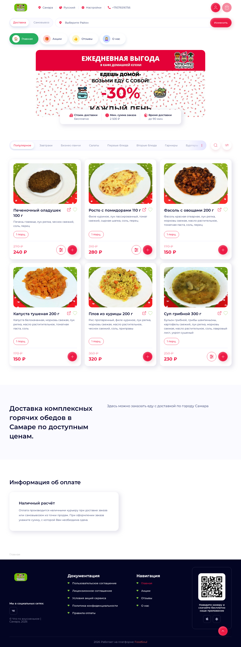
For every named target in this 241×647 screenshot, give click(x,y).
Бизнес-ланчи (71, 145)
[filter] (227, 145)
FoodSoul (141, 642)
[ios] (207, 619)
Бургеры (192, 145)
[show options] (61, 250)
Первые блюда (117, 145)
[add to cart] (72, 250)
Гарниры (171, 145)
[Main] (20, 8)
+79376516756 (121, 7)
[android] (216, 619)
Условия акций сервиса (89, 598)
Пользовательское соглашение (94, 583)
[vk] (13, 611)
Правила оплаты (83, 613)
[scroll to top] (223, 631)
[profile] (215, 7)
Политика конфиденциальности (95, 605)
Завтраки (46, 145)
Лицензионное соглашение (92, 591)
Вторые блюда (147, 145)
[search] (215, 145)
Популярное (22, 145)
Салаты (94, 145)
